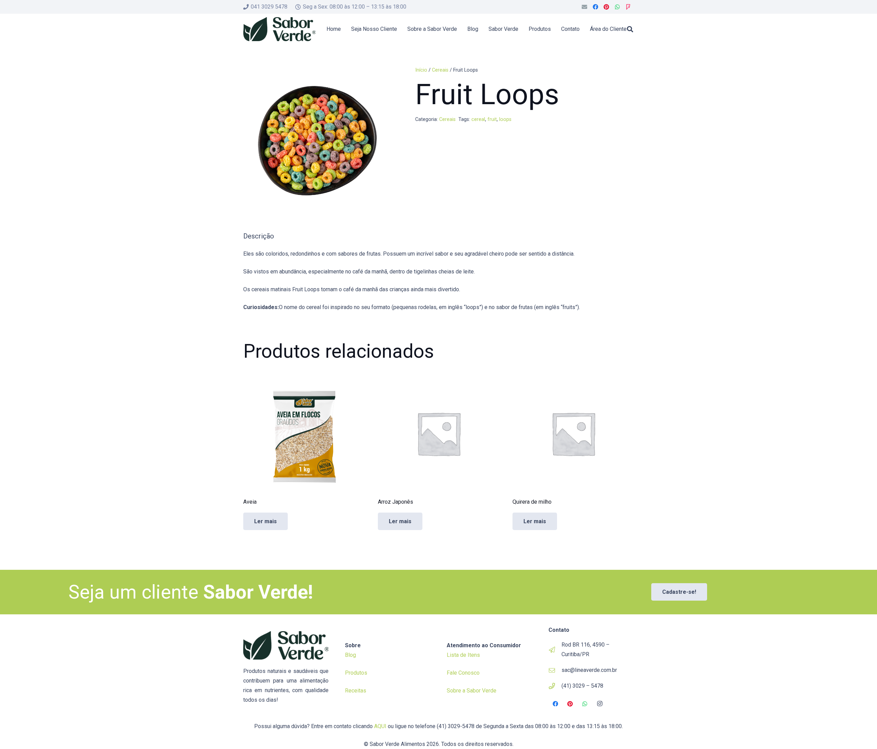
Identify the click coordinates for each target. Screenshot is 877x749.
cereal (478, 119)
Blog (350, 655)
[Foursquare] (628, 6)
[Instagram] (600, 704)
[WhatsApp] (617, 6)
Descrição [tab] (258, 236)
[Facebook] (595, 6)
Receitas (355, 690)
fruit (492, 119)
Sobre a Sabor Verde (471, 690)
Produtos (356, 673)
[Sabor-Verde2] (279, 29)
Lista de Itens (463, 655)
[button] (630, 29)
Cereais (440, 70)
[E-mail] (584, 6)
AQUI (380, 726)
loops (505, 119)
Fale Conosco (463, 673)
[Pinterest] (606, 6)
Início (421, 70)
